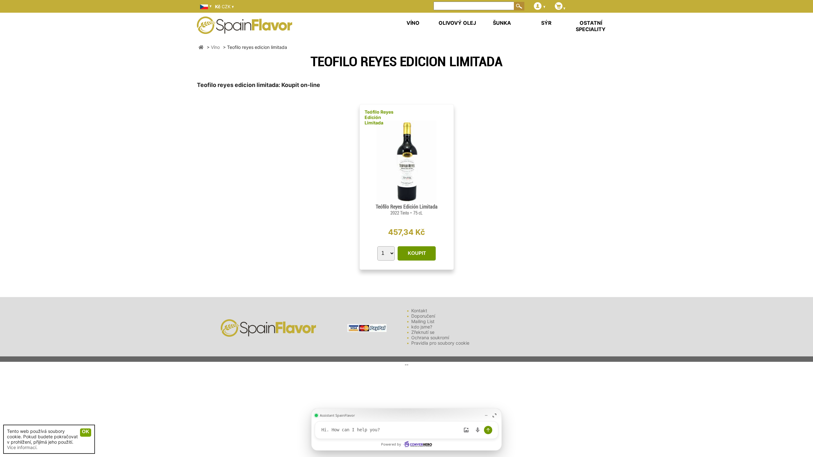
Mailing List (422, 321)
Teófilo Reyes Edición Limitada (379, 117)
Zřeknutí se (422, 332)
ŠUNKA (502, 23)
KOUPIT (417, 253)
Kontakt (419, 310)
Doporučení (423, 316)
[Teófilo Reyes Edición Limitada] (406, 201)
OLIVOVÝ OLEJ (457, 23)
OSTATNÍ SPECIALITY (591, 26)
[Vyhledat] (519, 6)
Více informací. (22, 447)
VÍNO (413, 23)
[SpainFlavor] (201, 47)
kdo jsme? (421, 326)
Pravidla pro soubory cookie (440, 343)
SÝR (546, 23)
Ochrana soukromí (430, 337)
